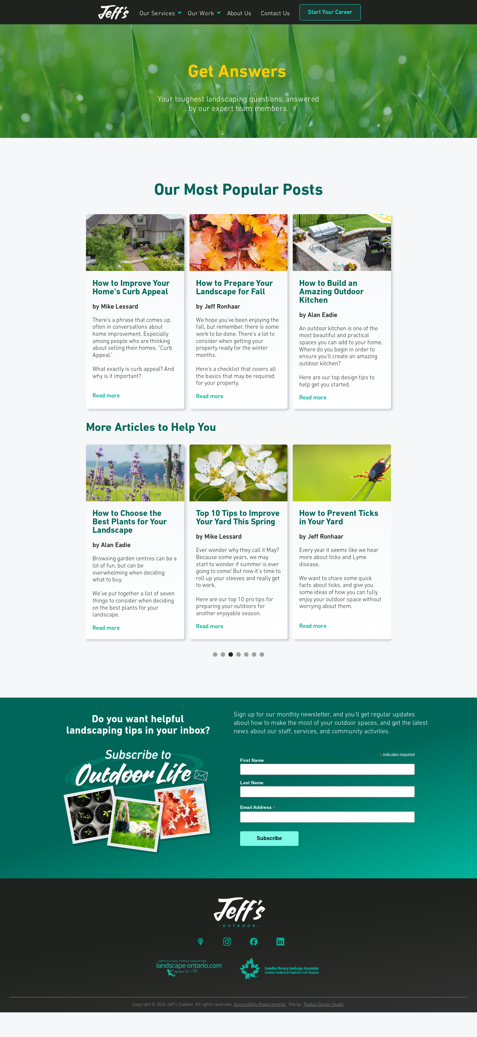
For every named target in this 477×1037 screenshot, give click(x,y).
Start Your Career (330, 13)
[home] (113, 12)
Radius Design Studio (324, 1004)
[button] (160, 12)
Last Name (251, 782)
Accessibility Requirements (260, 1004)
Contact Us (275, 14)
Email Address (257, 807)
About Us (239, 14)
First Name (252, 760)
